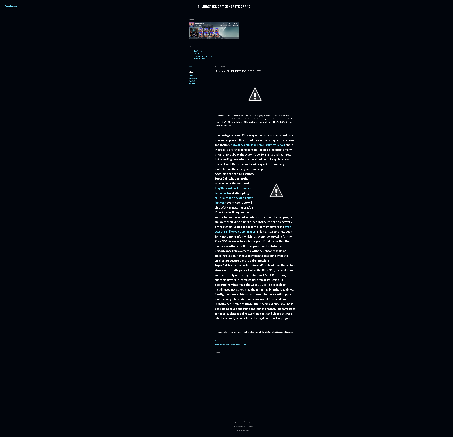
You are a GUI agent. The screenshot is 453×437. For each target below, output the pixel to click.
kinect (191, 75)
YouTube (198, 51)
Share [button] (190, 67)
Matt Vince (249, 426)
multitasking (193, 78)
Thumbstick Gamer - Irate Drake (223, 6)
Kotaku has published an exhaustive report (258, 145)
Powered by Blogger (245, 422)
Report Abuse (11, 6)
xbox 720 (192, 83)
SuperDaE (192, 81)
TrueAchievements (203, 56)
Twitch (197, 53)
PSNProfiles (199, 59)
